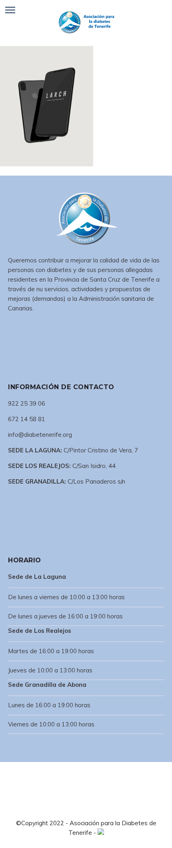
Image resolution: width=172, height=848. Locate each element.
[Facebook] (66, 808)
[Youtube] (105, 808)
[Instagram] (92, 808)
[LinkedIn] (79, 808)
